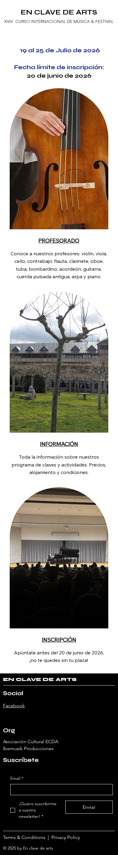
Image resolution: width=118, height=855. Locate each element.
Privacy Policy (66, 837)
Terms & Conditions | (27, 837)
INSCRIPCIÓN (59, 639)
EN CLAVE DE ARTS (59, 12)
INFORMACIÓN (59, 443)
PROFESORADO (58, 240)
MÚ (77, 21)
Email (16, 778)
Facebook (14, 705)
